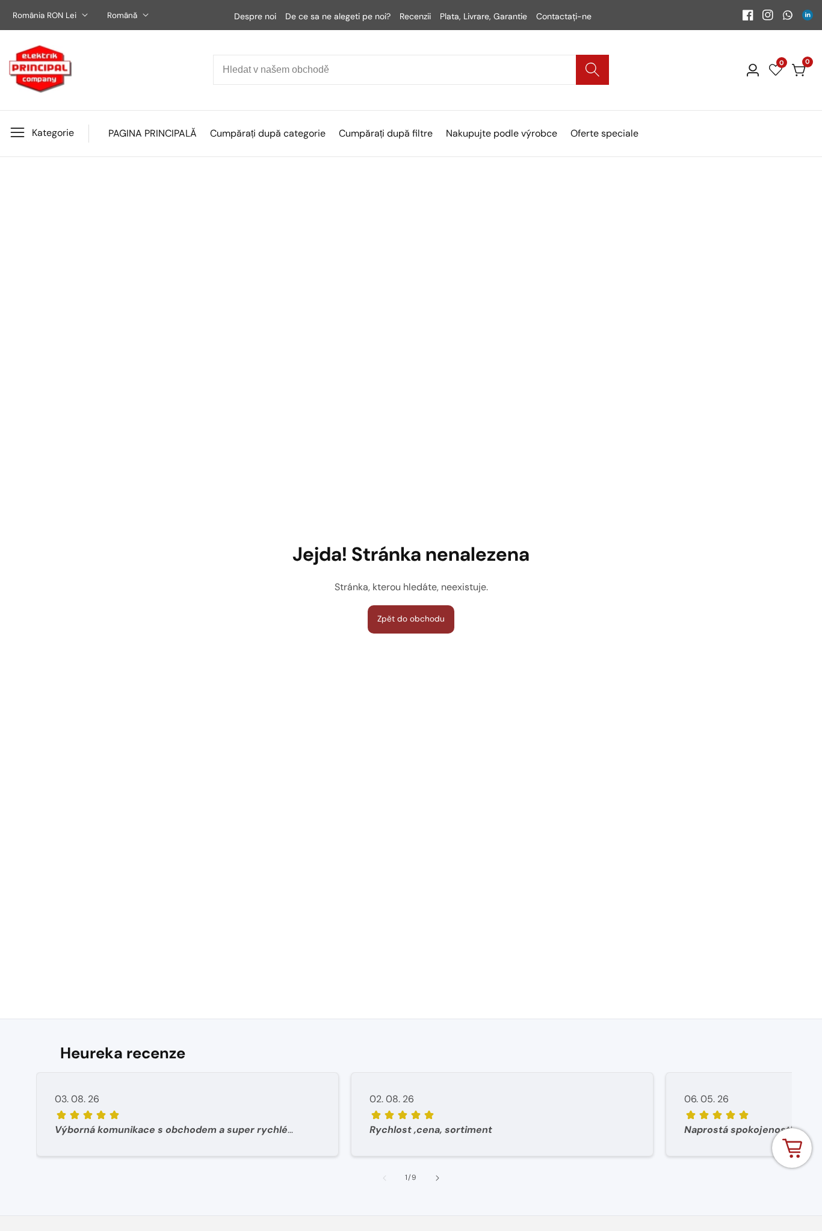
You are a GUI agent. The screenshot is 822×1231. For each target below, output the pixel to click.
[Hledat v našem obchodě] (592, 70)
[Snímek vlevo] (384, 1178)
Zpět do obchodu (411, 619)
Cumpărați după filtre (386, 133)
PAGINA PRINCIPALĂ (152, 133)
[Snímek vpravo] (437, 1178)
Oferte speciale (604, 133)
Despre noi (255, 16)
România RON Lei (46, 15)
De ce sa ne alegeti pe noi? (338, 16)
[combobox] (411, 70)
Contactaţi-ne (564, 16)
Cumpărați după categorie (268, 133)
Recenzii (415, 16)
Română (123, 15)
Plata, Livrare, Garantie (483, 16)
